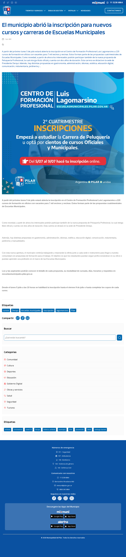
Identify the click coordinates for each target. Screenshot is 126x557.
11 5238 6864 (116, 2)
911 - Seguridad (64, 452)
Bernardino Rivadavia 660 (64, 481)
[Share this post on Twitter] (18, 318)
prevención (80, 429)
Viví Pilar (71, 11)
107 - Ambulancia (64, 456)
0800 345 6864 (64, 489)
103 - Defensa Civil (64, 468)
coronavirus (18, 429)
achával (7, 429)
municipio (62, 429)
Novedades (85, 11)
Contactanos (114, 10)
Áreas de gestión (55, 11)
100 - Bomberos (64, 460)
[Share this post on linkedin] (28, 318)
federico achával (49, 429)
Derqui (37, 429)
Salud (89, 429)
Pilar (70, 429)
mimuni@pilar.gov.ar (64, 485)
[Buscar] (119, 338)
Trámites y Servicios (34, 11)
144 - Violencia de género (64, 464)
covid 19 (29, 429)
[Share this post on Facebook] (23, 318)
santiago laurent (100, 429)
